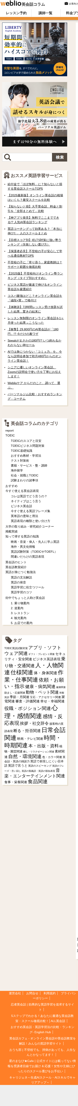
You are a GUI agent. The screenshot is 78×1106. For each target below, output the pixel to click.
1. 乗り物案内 (20, 603)
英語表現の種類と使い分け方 (30, 521)
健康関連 (61, 687)
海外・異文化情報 (23, 546)
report (9, 430)
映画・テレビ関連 (30, 738)
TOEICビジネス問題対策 (27, 445)
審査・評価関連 (27, 701)
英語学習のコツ (21, 592)
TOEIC (10, 435)
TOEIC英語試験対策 (16, 648)
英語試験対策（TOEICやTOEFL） (34, 551)
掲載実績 (11, 531)
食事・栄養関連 (15, 782)
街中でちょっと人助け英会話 (25, 598)
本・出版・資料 (43, 745)
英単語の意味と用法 (24, 516)
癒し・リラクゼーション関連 (38, 751)
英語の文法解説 (21, 577)
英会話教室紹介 (16, 567)
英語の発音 (18, 582)
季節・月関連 (19, 697)
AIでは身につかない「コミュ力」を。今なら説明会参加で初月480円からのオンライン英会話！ (35, 356)
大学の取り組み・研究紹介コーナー (29, 526)
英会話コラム (33, 4)
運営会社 (15, 993)
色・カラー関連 (52, 757)
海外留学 (17, 470)
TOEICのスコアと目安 (26, 440)
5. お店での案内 (21, 623)
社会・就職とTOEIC (24, 475)
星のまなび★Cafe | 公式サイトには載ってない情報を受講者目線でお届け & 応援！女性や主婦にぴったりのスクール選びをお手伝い (42, 1066)
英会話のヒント (16, 562)
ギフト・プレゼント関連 (41, 654)
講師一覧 (45, 13)
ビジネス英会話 (21, 506)
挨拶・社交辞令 (34, 723)
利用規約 (50, 993)
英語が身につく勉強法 (20, 572)
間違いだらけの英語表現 (27, 556)
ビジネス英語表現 (46, 659)
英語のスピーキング (40, 765)
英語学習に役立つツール (27, 587)
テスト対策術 (20, 460)
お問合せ (32, 993)
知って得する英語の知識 (22, 536)
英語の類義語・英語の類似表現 (38, 771)
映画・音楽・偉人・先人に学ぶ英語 (35, 541)
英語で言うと (18, 765)
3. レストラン (20, 613)
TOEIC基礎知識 (21, 450)
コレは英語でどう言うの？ (29, 496)
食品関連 (38, 781)
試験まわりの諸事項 (24, 480)
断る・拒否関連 (27, 731)
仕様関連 (22, 672)
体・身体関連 (45, 673)
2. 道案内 (17, 608)
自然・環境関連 (25, 756)
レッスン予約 (16, 13)
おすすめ (11, 486)
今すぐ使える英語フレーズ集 (30, 511)
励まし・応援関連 (14, 692)
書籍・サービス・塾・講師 (29, 465)
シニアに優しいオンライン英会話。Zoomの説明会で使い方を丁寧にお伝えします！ (34, 372)
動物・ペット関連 (42, 692)
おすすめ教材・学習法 (26, 455)
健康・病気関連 (40, 686)
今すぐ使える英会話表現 (22, 491)
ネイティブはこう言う (26, 501)
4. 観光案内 (18, 618)
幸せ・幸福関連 (52, 701)
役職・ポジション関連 (27, 708)
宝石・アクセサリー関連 (45, 697)
